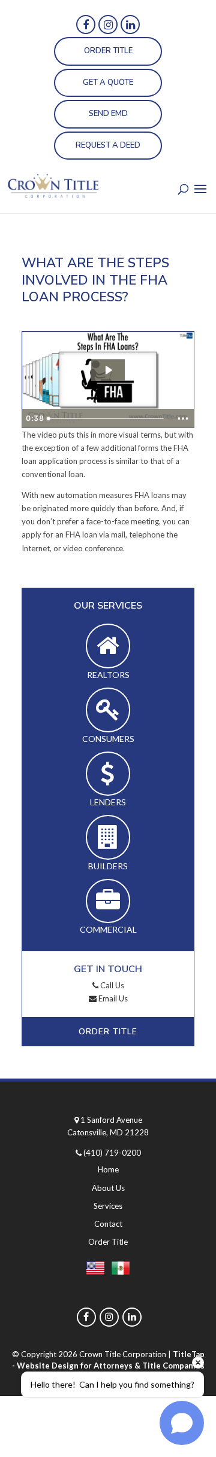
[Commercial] (108, 901)
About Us (108, 1188)
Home (108, 1169)
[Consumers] (108, 710)
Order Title (108, 50)
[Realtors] (108, 646)
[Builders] (108, 837)
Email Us (112, 998)
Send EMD (108, 113)
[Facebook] (85, 24)
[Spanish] (120, 1270)
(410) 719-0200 (112, 1152)
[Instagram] (108, 24)
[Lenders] (108, 774)
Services (108, 1206)
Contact (108, 1224)
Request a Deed (108, 145)
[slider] (107, 418)
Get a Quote (108, 82)
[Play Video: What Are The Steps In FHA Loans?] (108, 370)
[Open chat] (182, 1423)
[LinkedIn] (130, 24)
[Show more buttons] (183, 418)
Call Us (111, 985)
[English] (95, 1270)
